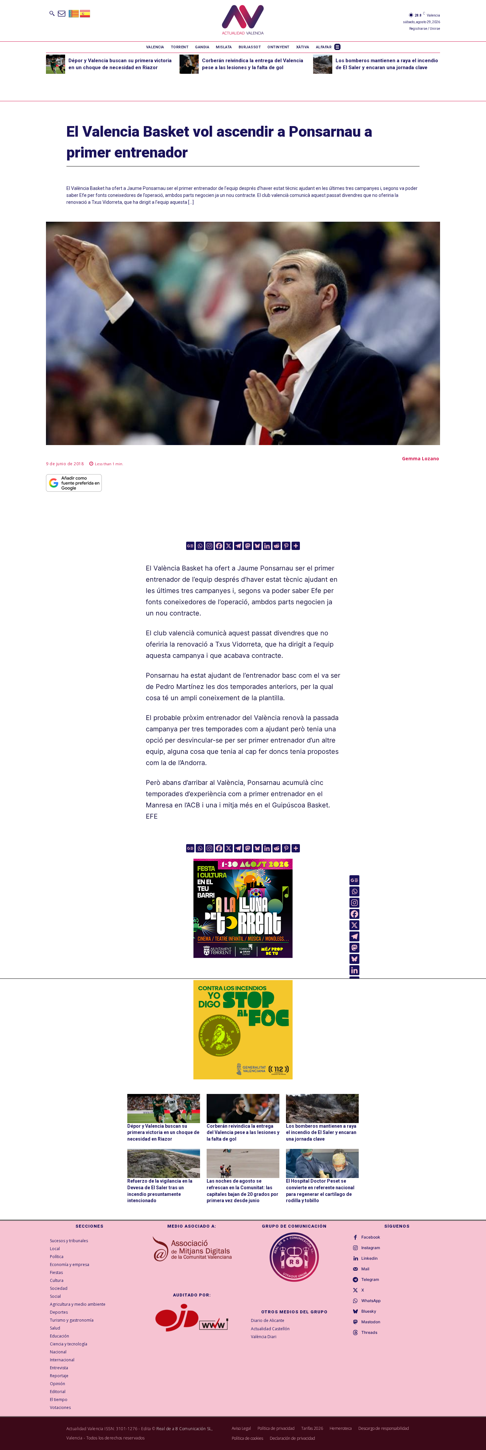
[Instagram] (209, 546)
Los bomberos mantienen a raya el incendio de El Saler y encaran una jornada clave (321, 1132)
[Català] (74, 13)
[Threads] (355, 1333)
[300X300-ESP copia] (243, 1029)
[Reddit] (276, 546)
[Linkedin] (267, 546)
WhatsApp (371, 1300)
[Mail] (355, 1269)
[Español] (85, 13)
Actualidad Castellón (270, 1329)
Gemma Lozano (420, 458)
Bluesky (368, 1311)
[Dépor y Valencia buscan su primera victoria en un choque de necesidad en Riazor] (55, 64)
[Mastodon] (248, 546)
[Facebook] (219, 546)
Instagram (370, 1248)
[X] (228, 546)
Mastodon (370, 1322)
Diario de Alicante (267, 1320)
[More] (296, 546)
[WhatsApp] (355, 1301)
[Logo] (243, 20)
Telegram (370, 1279)
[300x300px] (243, 956)
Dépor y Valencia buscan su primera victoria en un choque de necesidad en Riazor (163, 1132)
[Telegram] (238, 546)
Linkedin (369, 1258)
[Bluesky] (257, 546)
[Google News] (190, 546)
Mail (365, 1269)
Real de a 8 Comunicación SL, (184, 1428)
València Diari (263, 1336)
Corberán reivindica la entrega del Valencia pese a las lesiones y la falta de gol (243, 1132)
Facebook (370, 1237)
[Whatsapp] (200, 546)
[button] (52, 13)
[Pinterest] (286, 546)
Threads (369, 1332)
